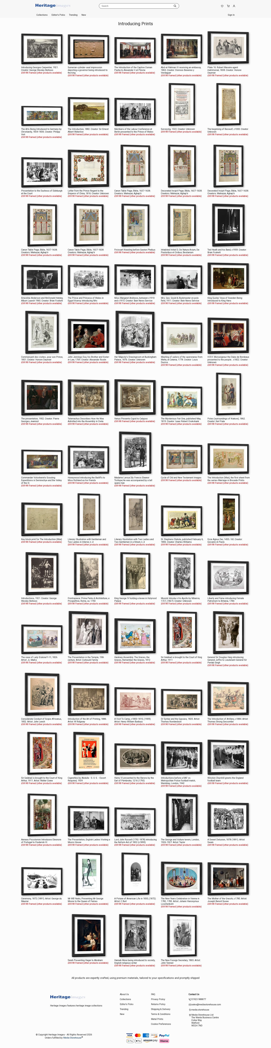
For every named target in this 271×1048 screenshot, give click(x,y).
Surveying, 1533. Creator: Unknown (178, 129)
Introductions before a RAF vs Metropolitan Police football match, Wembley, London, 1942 (178, 781)
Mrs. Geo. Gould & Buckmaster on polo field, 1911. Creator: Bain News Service (180, 299)
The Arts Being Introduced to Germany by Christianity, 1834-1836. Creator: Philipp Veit (41, 132)
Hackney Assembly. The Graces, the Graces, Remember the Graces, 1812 (132, 658)
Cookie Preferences (161, 1024)
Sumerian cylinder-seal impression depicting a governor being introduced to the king (88, 70)
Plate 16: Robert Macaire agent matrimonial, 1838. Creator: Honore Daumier (224, 70)
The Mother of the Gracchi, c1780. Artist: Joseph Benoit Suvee (227, 900)
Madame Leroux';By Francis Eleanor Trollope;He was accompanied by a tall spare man (133, 480)
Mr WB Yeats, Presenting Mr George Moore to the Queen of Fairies (85, 900)
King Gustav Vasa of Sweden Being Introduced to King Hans (224, 299)
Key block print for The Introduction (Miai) (41, 539)
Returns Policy (158, 1004)
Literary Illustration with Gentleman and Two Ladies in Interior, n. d (87, 540)
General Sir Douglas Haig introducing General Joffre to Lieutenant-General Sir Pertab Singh (227, 660)
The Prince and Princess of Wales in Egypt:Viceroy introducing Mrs (86, 299)
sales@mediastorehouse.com (206, 1004)
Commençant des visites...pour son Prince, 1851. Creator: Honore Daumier (42, 358)
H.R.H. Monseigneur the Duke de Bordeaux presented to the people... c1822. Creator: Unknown (228, 360)
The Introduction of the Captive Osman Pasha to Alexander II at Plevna (133, 68)
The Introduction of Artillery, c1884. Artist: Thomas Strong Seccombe (227, 720)
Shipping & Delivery (160, 1009)
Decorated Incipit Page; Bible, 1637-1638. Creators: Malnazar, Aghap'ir (181, 192)
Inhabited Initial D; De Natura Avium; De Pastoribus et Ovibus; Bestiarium (180, 251)
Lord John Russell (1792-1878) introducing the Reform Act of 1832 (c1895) (135, 841)
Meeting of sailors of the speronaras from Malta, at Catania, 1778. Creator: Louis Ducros (181, 360)
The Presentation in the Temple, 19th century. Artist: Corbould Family (86, 658)
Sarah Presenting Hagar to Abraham (85, 960)
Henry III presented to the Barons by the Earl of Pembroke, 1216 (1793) (134, 779)
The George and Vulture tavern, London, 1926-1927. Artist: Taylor (180, 841)
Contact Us (194, 994)
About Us (124, 994)
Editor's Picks (58, 15)
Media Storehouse (72, 1037)
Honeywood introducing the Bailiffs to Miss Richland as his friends (86, 479)
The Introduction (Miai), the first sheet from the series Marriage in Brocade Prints (228, 479)
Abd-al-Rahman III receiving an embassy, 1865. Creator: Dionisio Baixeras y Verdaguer (181, 70)
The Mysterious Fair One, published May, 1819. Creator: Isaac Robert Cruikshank (181, 420)
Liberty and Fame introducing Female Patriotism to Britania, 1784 (225, 599)
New (83, 15)
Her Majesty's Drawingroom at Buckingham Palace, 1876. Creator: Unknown (135, 358)
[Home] (53, 9)
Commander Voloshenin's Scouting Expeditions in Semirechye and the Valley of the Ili (41, 480)
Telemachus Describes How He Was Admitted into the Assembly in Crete (86, 420)
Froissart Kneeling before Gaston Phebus (134, 249)
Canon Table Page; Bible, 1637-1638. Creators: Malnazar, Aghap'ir (132, 192)
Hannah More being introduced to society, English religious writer (134, 961)
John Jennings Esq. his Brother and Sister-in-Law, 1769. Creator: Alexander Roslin (89, 358)
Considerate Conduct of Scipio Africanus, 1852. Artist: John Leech (41, 720)
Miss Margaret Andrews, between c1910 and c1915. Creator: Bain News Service (134, 299)
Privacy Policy (158, 999)
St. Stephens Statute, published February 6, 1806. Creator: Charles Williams (182, 540)
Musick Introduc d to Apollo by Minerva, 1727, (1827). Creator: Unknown (180, 599)
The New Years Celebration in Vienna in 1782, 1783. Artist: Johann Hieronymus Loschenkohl (180, 901)
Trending (73, 15)
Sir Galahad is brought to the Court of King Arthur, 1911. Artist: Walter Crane (41, 779)
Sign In (231, 15)
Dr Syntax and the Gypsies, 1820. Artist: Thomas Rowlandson (180, 720)
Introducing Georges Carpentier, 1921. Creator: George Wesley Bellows (39, 68)
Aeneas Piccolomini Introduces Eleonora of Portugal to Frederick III (41, 841)
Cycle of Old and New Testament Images (181, 477)
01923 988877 (198, 999)
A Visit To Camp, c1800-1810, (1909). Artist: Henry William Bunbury (132, 720)
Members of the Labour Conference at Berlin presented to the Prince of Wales (133, 130)
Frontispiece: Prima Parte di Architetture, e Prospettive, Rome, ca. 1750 (89, 599)
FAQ (153, 994)
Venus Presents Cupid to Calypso (131, 418)
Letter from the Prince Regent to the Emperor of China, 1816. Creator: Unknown (88, 192)
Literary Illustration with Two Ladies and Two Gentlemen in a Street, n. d (134, 540)
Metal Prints (157, 1019)
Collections (42, 15)
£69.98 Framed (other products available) (41, 72)
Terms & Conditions (160, 1014)
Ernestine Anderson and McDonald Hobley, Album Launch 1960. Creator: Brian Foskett (42, 299)
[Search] (175, 6)
